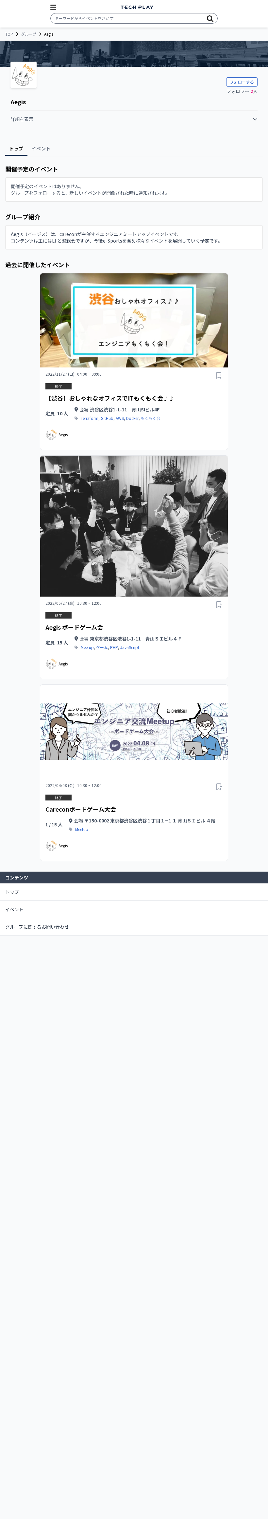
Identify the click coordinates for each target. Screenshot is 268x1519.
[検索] (210, 18)
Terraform (89, 418)
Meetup (87, 647)
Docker (132, 418)
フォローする (242, 82)
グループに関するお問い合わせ (37, 926)
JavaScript (129, 647)
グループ (28, 34)
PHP (114, 647)
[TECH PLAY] (137, 7)
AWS (120, 418)
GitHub (107, 418)
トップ (12, 892)
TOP (9, 34)
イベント (14, 909)
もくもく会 (150, 418)
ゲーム (102, 647)
